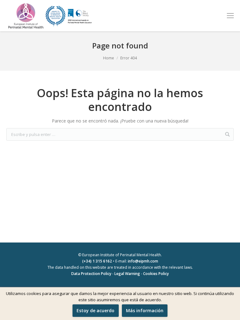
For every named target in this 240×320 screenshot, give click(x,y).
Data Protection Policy (91, 273)
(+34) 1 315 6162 (97, 261)
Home (108, 58)
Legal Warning (127, 273)
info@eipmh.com (143, 261)
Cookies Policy (156, 273)
